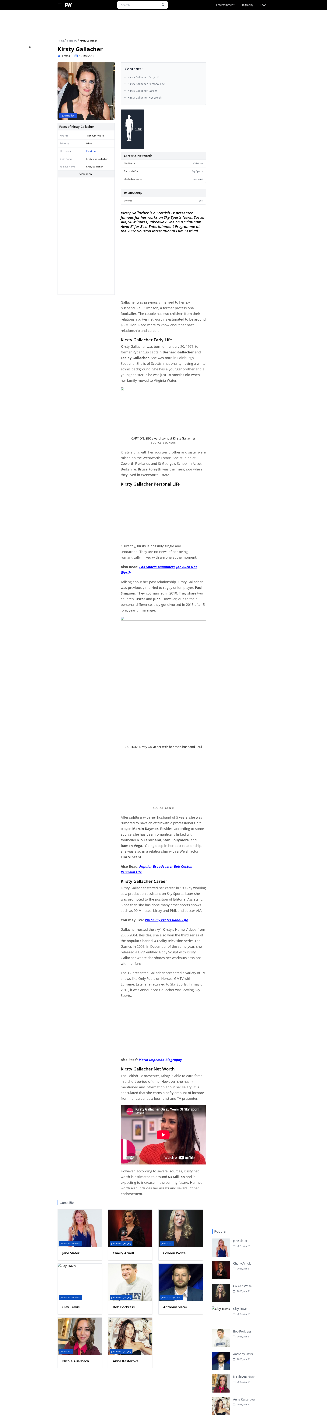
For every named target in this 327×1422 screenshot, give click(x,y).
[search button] (163, 4)
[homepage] (68, 5)
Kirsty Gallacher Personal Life (146, 84)
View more (86, 174)
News (262, 5)
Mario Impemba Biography (160, 1059)
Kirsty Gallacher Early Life (144, 77)
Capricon (91, 151)
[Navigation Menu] (60, 5)
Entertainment (225, 5)
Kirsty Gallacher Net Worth (145, 97)
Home (61, 40)
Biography (247, 5)
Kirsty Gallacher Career (142, 91)
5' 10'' (138, 129)
